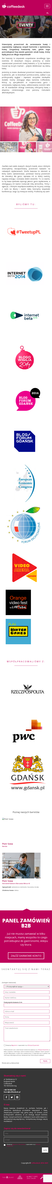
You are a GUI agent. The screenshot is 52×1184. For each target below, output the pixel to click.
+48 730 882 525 (10, 1090)
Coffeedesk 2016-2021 (39, 1163)
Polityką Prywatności (33, 1045)
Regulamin (14, 1045)
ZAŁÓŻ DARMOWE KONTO (26, 955)
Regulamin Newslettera (18, 1144)
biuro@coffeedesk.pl (12, 1092)
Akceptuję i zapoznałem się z (23, 1145)
